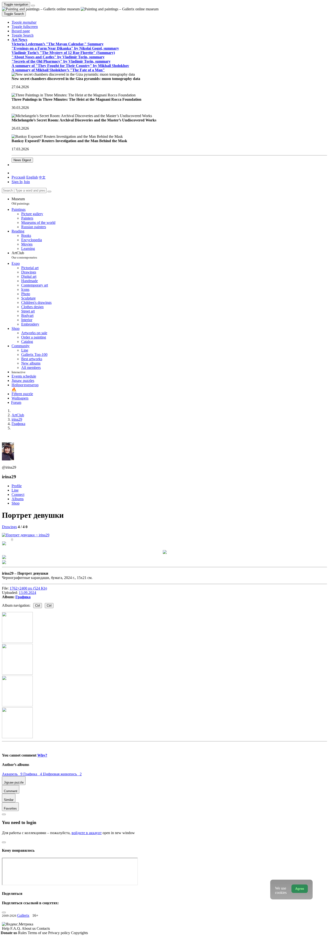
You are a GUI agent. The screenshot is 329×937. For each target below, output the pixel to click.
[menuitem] (42, 177)
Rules (23, 933)
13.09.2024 (27, 593)
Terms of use (38, 933)
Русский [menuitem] (18, 177)
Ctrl (37, 605)
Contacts (43, 928)
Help (6, 928)
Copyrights (79, 933)
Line (15, 490)
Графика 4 (33, 774)
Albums (18, 499)
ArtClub (24, 255)
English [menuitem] (32, 177)
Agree (299, 888)
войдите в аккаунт (87, 833)
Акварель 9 (12, 774)
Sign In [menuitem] (17, 182)
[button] (24, 22)
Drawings (9, 527)
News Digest (22, 160)
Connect (18, 494)
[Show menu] (33, 5)
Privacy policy (59, 933)
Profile (17, 486)
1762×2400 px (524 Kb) (28, 588)
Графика (23, 597)
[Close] (49, 191)
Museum (20, 201)
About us (29, 928)
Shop (16, 503)
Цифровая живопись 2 (62, 774)
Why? (42, 755)
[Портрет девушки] (25, 535)
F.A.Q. (16, 928)
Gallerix (23, 915)
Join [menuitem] (27, 182)
